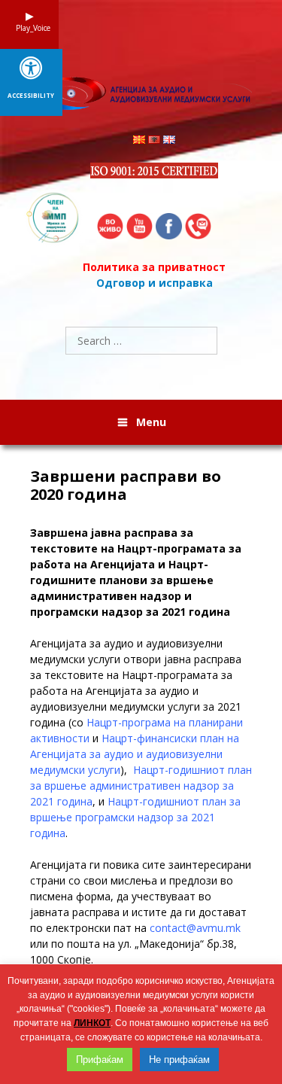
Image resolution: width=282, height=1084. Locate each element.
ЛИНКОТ (92, 1023)
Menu (151, 422)
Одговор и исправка (154, 283)
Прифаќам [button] (99, 1059)
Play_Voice (29, 28)
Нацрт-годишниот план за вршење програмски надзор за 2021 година (135, 817)
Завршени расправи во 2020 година (125, 485)
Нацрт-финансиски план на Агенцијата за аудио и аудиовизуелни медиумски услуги (134, 754)
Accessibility (31, 95)
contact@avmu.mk (195, 928)
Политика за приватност (154, 267)
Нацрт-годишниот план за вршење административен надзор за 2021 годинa (141, 785)
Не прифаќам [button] (179, 1059)
